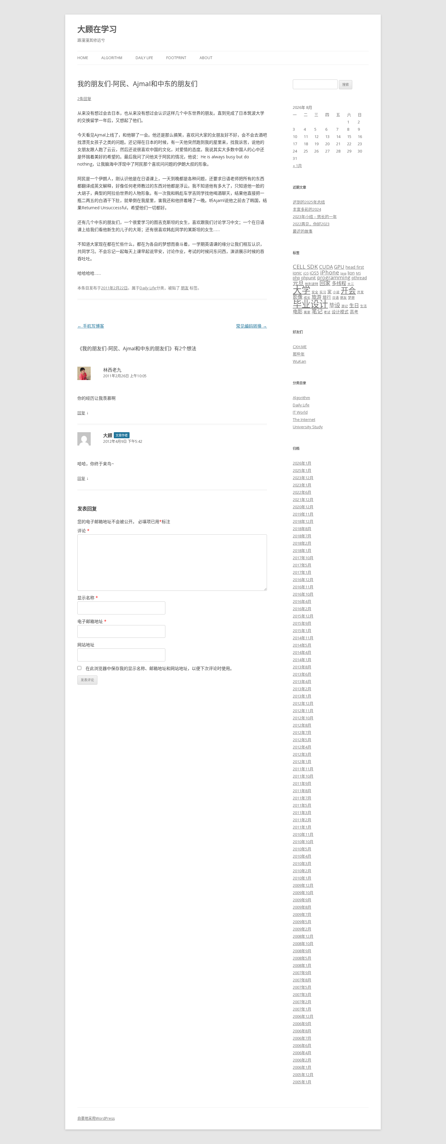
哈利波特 (311, 284)
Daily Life (144, 57)
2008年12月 (303, 936)
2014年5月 (302, 645)
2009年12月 (303, 885)
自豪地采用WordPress (96, 1118)
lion (351, 273)
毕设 (334, 305)
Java (343, 273)
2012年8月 (302, 725)
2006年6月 (302, 1045)
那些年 (299, 354)
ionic (297, 273)
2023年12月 (303, 477)
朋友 (185, 288)
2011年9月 (302, 783)
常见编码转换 (251, 326)
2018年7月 (302, 536)
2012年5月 (302, 739)
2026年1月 (302, 463)
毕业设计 (310, 304)
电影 (297, 311)
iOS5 (314, 273)
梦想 (351, 297)
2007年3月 (302, 994)
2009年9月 (302, 900)
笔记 (317, 311)
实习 (322, 292)
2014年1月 (302, 659)
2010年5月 (302, 849)
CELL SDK (305, 266)
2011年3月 (302, 812)
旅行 (327, 297)
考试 (327, 312)
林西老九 (112, 370)
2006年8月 (302, 1031)
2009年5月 (302, 921)
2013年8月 (302, 667)
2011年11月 (303, 769)
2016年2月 (302, 608)
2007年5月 (302, 987)
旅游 (316, 297)
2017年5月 (302, 565)
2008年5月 (302, 958)
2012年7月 (302, 732)
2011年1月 (302, 827)
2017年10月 (303, 557)
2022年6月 (302, 492)
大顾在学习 (97, 29)
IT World (300, 412)
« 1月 (297, 165)
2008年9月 (302, 951)
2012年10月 (303, 718)
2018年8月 (302, 528)
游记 (344, 306)
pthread (359, 278)
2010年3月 (302, 863)
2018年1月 (302, 550)
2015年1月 (302, 630)
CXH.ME (300, 346)
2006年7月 (302, 1038)
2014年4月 (302, 652)
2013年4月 (302, 681)
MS (358, 273)
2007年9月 (302, 972)
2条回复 (84, 98)
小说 (336, 292)
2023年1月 (302, 485)
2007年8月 (302, 980)
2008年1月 (302, 965)
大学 (301, 290)
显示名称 (87, 598)
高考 (354, 312)
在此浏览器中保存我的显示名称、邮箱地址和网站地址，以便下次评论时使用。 (160, 668)
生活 (363, 306)
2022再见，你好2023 (311, 224)
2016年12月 (303, 579)
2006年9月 (302, 1023)
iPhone (329, 272)
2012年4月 (302, 747)
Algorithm (111, 57)
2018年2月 (302, 543)
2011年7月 (302, 798)
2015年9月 (302, 623)
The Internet (304, 419)
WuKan (299, 361)
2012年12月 (303, 703)
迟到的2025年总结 (309, 202)
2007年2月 (302, 1001)
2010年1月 (302, 878)
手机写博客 (90, 326)
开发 (360, 292)
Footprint (176, 57)
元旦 (298, 283)
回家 (324, 283)
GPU (339, 267)
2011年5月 (302, 805)
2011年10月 (303, 776)
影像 (297, 297)
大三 (350, 284)
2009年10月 (303, 892)
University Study (308, 426)
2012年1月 (302, 761)
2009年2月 (302, 929)
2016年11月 (303, 587)
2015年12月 (303, 616)
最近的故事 (303, 231)
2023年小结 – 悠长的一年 (315, 216)
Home (82, 57)
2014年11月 (303, 638)
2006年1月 (302, 1067)
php (296, 278)
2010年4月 (302, 856)
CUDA (326, 267)
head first (355, 267)
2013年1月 (302, 696)
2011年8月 (302, 790)
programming (333, 277)
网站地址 (85, 645)
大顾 (107, 435)
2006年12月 (303, 1016)
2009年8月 (302, 907)
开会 (348, 290)
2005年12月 (303, 1074)
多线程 (339, 283)
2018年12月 (303, 521)
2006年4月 (302, 1052)
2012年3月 (302, 754)
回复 (81, 413)
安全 (315, 292)
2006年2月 (302, 1060)
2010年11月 (303, 834)
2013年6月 (302, 674)
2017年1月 (302, 572)
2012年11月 (303, 710)
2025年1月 (302, 470)
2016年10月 (303, 594)
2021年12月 (303, 499)
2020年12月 (303, 507)
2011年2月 (302, 820)
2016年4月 (302, 601)
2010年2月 (302, 870)
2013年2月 (302, 688)
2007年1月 (302, 1009)
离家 (307, 312)
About (206, 57)
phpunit (308, 278)
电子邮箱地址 (91, 621)
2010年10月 (303, 841)
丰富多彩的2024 (307, 209)
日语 (335, 297)
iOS (306, 273)
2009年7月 (302, 914)
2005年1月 (302, 1082)
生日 (354, 305)
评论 (83, 530)
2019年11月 (303, 514)
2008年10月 (303, 943)
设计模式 (340, 312)
